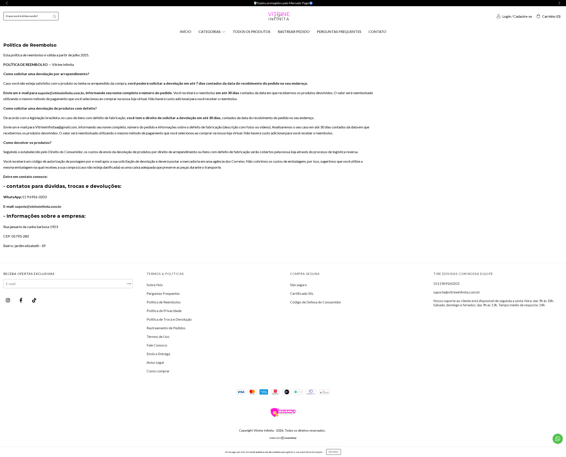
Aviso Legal (155, 362)
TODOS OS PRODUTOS (251, 31)
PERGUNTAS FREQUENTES (339, 31)
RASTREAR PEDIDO (294, 31)
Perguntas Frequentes (163, 293)
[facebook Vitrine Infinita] (21, 300)
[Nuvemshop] (283, 438)
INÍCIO (185, 31)
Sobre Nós (155, 285)
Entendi (333, 452)
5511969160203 (446, 283)
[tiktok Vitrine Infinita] (34, 300)
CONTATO (377, 31)
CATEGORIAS (210, 31)
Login (506, 16)
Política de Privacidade (164, 310)
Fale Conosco (157, 345)
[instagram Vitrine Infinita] (8, 300)
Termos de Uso (158, 336)
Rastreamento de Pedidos (166, 328)
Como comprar (158, 371)
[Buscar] (54, 16)
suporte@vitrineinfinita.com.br (456, 292)
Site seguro (298, 285)
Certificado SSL (302, 293)
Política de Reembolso (164, 302)
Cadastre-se (522, 16)
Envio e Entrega (158, 354)
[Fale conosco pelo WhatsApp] (558, 439)
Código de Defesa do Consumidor (315, 302)
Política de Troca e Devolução (169, 319)
